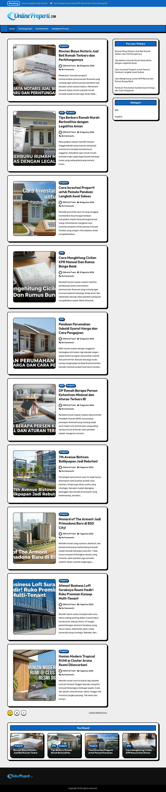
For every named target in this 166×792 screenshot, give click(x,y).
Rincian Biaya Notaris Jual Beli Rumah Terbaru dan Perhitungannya (79, 55)
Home (12, 28)
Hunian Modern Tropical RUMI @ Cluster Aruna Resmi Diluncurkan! (77, 660)
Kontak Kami (42, 28)
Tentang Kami (25, 28)
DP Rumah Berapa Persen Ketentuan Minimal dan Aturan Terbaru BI (78, 394)
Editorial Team (69, 66)
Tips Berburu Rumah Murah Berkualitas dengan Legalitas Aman (79, 121)
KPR (61, 113)
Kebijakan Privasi (60, 28)
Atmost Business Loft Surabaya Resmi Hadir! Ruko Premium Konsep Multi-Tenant (76, 591)
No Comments (68, 70)
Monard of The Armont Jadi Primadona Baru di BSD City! (80, 523)
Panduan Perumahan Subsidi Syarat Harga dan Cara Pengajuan (78, 328)
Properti (64, 46)
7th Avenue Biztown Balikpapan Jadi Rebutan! (78, 459)
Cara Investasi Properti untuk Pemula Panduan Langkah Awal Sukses (77, 192)
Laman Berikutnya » (98, 713)
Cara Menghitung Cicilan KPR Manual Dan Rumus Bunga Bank (77, 262)
